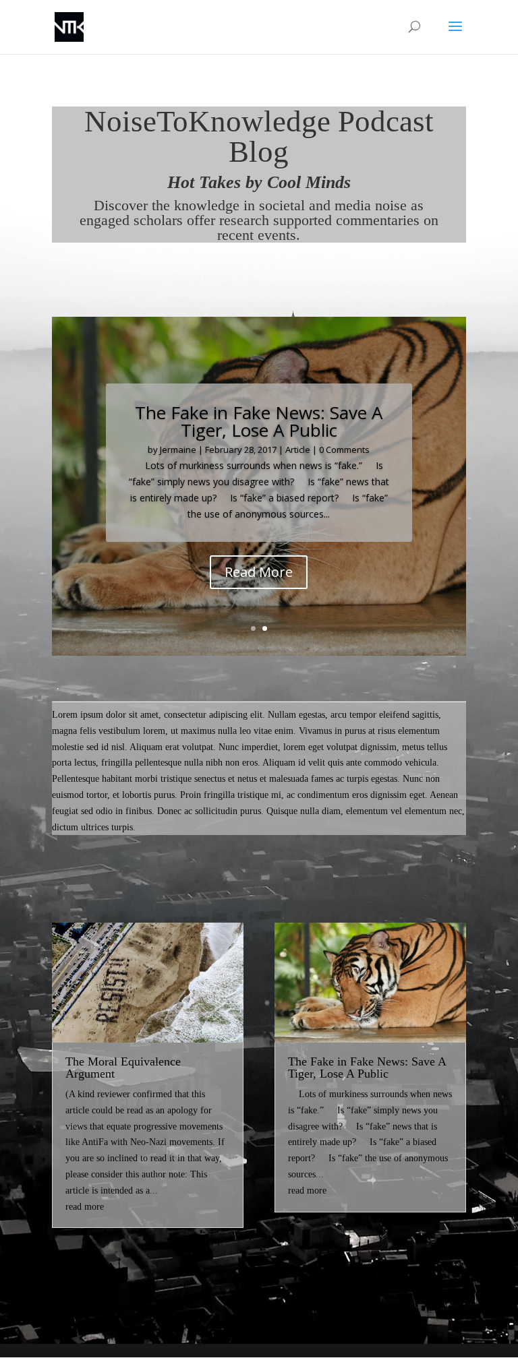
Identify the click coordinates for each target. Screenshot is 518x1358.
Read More (259, 572)
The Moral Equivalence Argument (123, 1067)
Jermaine (178, 449)
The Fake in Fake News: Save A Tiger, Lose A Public (367, 1067)
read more (84, 1207)
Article (297, 449)
